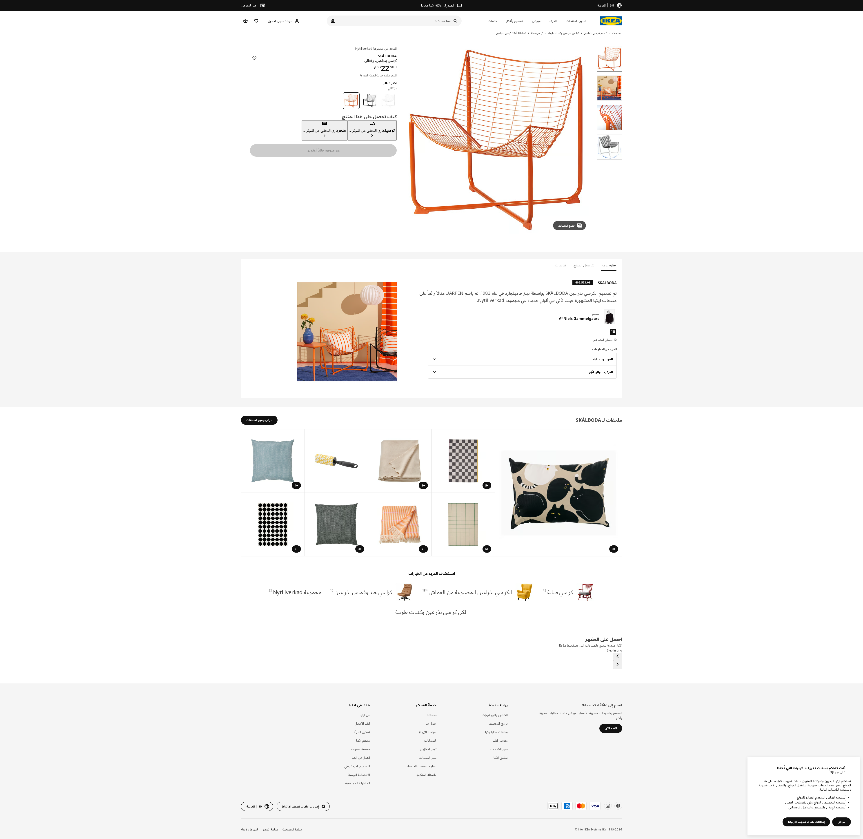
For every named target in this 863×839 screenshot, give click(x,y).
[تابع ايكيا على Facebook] (618, 806)
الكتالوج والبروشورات (495, 715)
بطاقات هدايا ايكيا (496, 732)
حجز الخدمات (499, 749)
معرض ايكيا (500, 740)
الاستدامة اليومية (359, 774)
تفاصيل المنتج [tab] (584, 265)
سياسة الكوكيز (270, 829)
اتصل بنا (431, 723)
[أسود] (369, 100)
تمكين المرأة (362, 732)
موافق (841, 822)
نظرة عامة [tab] (609, 265)
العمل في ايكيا (361, 757)
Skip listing (614, 650)
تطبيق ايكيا (501, 757)
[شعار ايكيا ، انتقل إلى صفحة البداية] (611, 20)
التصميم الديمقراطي (357, 766)
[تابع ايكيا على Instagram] (608, 806)
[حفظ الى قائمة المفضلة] (254, 58)
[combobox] (399, 21)
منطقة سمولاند (360, 749)
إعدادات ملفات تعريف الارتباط (806, 822)
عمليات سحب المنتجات (420, 766)
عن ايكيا (365, 715)
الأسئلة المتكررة (426, 774)
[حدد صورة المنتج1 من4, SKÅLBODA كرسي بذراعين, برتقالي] (609, 58)
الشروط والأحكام (249, 829)
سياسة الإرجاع (427, 732)
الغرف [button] (553, 21)
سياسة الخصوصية (292, 829)
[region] (496, 140)
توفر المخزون (428, 749)
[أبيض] (388, 100)
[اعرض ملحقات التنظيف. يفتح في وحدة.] (336, 461)
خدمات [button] (492, 21)
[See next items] (617, 665)
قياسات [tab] (560, 265)
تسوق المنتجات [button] (576, 21)
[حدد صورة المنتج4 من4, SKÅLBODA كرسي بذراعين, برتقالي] (609, 147)
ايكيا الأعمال (362, 723)
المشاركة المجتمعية (357, 783)
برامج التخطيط (498, 723)
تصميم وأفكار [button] (514, 21)
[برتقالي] (351, 100)
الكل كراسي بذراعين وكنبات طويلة (431, 612)
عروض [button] (536, 21)
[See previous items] (617, 657)
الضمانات (430, 740)
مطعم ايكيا (363, 740)
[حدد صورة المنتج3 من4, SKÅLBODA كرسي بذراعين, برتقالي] (609, 117)
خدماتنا (431, 715)
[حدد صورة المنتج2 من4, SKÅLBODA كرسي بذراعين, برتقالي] (609, 88)
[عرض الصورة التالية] (411, 139)
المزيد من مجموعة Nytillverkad (376, 48)
